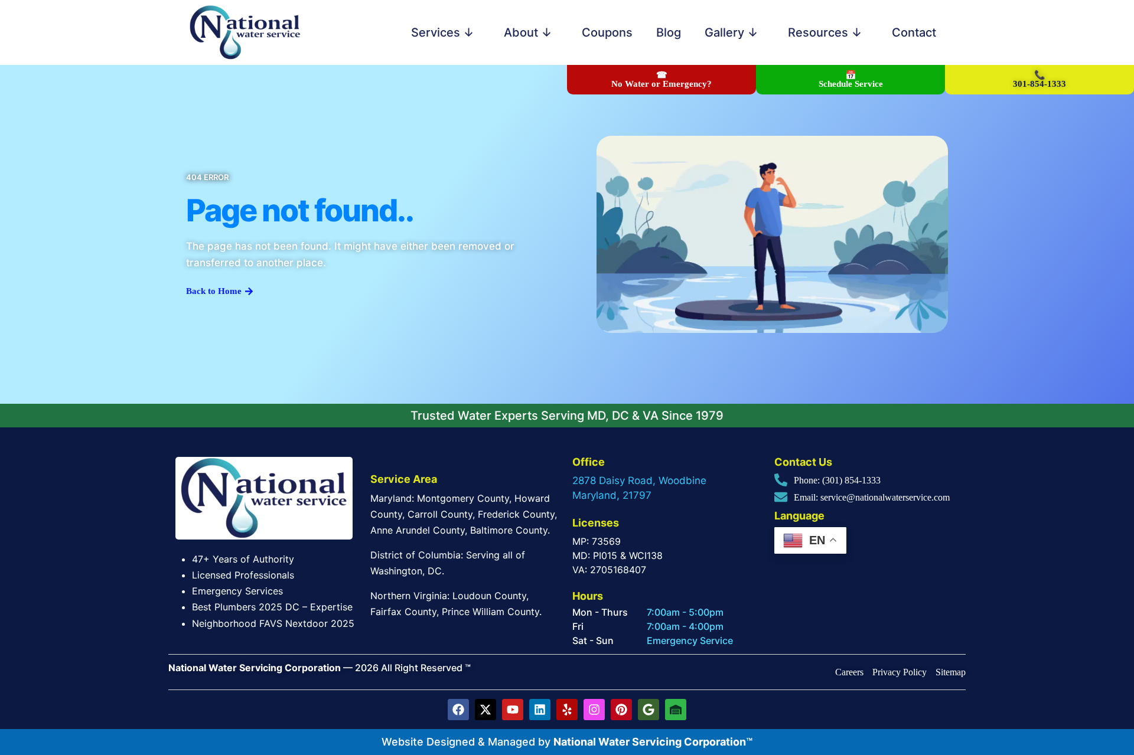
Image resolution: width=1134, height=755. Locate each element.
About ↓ (528, 32)
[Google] (648, 709)
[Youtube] (512, 709)
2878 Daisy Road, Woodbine (639, 480)
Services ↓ (442, 32)
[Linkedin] (539, 709)
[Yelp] (567, 709)
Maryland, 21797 (611, 495)
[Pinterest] (621, 709)
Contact (914, 32)
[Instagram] (594, 709)
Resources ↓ (825, 32)
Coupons (607, 32)
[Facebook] (458, 709)
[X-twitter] (485, 709)
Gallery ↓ (731, 32)
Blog (668, 32)
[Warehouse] (675, 709)
